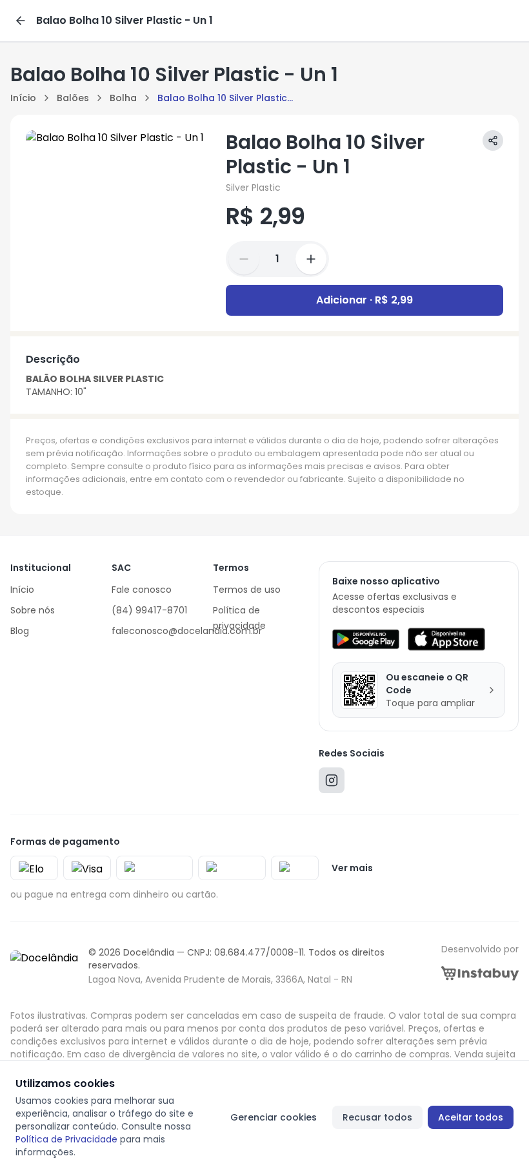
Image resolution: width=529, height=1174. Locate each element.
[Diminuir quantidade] (243, 259)
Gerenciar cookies (273, 1117)
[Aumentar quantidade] (310, 259)
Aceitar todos (470, 1117)
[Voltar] (20, 20)
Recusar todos (377, 1117)
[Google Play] (365, 639)
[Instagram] (331, 783)
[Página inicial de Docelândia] (44, 965)
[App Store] (446, 639)
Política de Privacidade (66, 1139)
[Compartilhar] (493, 140)
